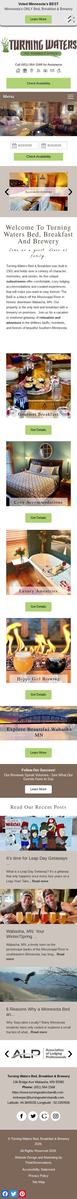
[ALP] (38, 1054)
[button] (71, 108)
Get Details (38, 430)
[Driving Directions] (32, 70)
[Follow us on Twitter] (33, 1116)
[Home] (18, 70)
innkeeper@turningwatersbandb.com (38, 1097)
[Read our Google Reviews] (44, 1116)
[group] (38, 922)
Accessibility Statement (38, 1169)
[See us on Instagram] (55, 1116)
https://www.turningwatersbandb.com (38, 1092)
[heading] (38, 241)
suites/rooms (16, 281)
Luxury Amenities (38, 591)
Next (70, 192)
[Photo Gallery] (45, 70)
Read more (40, 881)
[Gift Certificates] (25, 70)
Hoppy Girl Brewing (38, 679)
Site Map (38, 1182)
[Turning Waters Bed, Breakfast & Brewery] (38, 53)
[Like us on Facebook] (21, 1116)
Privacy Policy (38, 1175)
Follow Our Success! (38, 770)
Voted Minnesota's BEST (38, 4)
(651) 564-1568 (31, 64)
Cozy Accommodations (38, 502)
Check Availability (38, 83)
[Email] (52, 70)
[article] (38, 394)
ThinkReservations (38, 1162)
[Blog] (38, 70)
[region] (38, 119)
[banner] (38, 191)
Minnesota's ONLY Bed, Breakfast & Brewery (38, 9)
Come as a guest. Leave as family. (38, 253)
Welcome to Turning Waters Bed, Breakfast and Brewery (38, 234)
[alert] (38, 13)
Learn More (38, 19)
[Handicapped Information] (59, 70)
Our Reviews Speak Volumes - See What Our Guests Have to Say (38, 777)
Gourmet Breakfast (38, 414)
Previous (6, 192)
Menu (8, 96)
